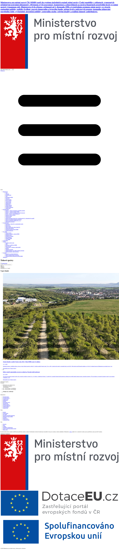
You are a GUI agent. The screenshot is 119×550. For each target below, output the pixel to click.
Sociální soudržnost (9, 207)
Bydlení (4, 401)
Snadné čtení (7, 208)
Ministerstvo (5, 191)
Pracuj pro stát (8, 246)
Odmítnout (3, 434)
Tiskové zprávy (8, 232)
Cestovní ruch (8, 201)
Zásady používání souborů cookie (9, 428)
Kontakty (5, 252)
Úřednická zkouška (9, 249)
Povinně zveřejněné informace (9, 415)
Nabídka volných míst (9, 242)
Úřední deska (5, 413)
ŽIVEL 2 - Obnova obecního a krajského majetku (15, 210)
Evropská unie (6, 222)
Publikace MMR (8, 238)
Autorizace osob (6, 419)
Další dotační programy (10, 221)
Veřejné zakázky (8, 205)
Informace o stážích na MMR (11, 245)
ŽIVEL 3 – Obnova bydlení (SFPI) (12, 211)
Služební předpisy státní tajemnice (12, 251)
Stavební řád (5, 403)
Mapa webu (5, 429)
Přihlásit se (2, 70)
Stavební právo (8, 199)
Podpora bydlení (8, 216)
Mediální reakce (8, 235)
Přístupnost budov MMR (8, 416)
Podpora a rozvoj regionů (10, 215)
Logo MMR (7, 239)
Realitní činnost (8, 206)
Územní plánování (6, 405)
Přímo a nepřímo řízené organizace (12, 255)
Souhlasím (8, 434)
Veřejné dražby (8, 202)
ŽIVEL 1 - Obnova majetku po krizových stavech (15, 212)
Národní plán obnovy (9, 228)
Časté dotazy (5, 240)
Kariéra (4, 241)
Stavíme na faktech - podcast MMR (12, 234)
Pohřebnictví (7, 204)
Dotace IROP (8, 226)
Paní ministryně (8, 237)
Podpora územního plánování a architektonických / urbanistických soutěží (19, 218)
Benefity (7, 248)
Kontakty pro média (9, 236)
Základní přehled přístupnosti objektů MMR (14, 256)
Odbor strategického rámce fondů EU (12, 227)
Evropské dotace (6, 398)
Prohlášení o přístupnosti (8, 427)
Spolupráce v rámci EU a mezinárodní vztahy (14, 224)
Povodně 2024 (8, 195)
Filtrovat (2, 267)
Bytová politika (8, 200)
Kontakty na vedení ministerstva (11, 254)
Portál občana (6, 418)
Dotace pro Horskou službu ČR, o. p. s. (13, 220)
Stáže (6, 244)
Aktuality (7, 194)
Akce (6, 192)
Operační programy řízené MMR (11, 229)
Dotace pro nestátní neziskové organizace (13, 219)
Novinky (4, 424)
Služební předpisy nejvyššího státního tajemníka (14, 250)
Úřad (6, 196)
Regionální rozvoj (6, 368)
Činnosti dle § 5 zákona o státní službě (12, 247)
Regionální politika (9, 197)
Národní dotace (6, 209)
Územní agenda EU (9, 230)
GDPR (5, 426)
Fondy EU (7, 198)
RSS (4, 425)
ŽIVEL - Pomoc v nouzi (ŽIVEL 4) (12, 214)
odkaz (71, 431)
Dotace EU (7, 225)
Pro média (5, 231)
